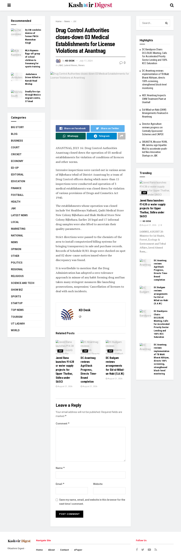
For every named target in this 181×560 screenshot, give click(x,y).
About (51, 549)
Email (60, 484)
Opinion (16, 249)
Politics (16, 262)
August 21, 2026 (64, 386)
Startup (17, 303)
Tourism (16, 316)
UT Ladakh (18, 323)
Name (60, 468)
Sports (16, 296)
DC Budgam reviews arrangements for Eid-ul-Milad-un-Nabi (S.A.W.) (115, 366)
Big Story (17, 127)
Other (15, 255)
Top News (17, 310)
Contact (64, 549)
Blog (14, 134)
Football (17, 195)
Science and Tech (22, 283)
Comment (63, 423)
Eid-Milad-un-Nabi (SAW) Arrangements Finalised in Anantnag (155, 113)
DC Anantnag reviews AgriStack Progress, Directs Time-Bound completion (89, 369)
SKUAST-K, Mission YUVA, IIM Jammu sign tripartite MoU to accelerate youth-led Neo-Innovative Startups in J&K (154, 148)
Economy (17, 161)
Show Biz (17, 289)
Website (98, 484)
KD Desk (69, 60)
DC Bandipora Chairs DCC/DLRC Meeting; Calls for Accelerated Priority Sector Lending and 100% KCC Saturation (154, 56)
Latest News (70, 65)
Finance (16, 188)
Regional (17, 269)
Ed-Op (15, 167)
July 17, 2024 (85, 60)
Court (15, 147)
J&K (74, 21)
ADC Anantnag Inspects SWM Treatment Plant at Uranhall (154, 99)
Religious (17, 276)
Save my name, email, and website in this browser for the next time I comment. (92, 501)
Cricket (16, 154)
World (15, 330)
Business (17, 140)
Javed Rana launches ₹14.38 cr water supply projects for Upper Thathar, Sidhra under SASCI (65, 369)
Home (59, 21)
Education (18, 181)
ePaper (78, 549)
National (17, 235)
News (67, 21)
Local (15, 222)
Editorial (17, 174)
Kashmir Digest (16, 548)
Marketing (18, 228)
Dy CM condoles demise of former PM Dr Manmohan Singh (33, 36)
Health (15, 201)
